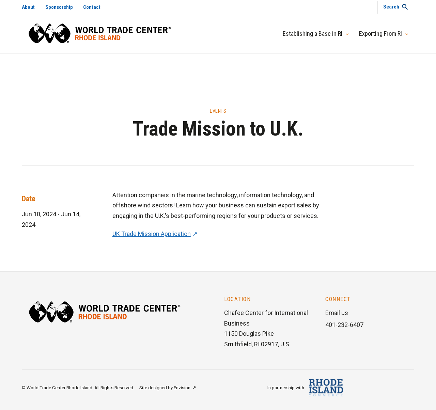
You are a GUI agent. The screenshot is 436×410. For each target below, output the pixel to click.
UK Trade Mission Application (151, 233)
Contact (91, 7)
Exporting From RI (380, 33)
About (28, 7)
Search (391, 7)
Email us (336, 312)
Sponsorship (59, 7)
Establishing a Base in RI (312, 33)
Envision (182, 387)
